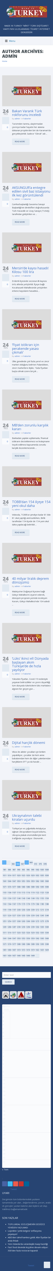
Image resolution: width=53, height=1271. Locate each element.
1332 (37, 932)
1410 (19, 950)
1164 (9, 904)
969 (31, 862)
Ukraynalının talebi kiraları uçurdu (27, 817)
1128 (47, 892)
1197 (14, 909)
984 (9, 869)
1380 (19, 944)
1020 (19, 875)
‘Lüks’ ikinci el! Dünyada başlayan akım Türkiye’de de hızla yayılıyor (30, 664)
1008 (47, 869)
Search (8, 982)
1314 (9, 932)
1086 (28, 887)
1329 (33, 932)
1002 (37, 869)
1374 (9, 944)
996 (28, 869)
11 (4, 1083)
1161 (5, 904)
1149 (33, 898)
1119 (33, 892)
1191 (5, 909)
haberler (27, 118)
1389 (33, 944)
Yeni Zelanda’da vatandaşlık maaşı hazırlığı (28, 1244)
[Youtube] (21, 1183)
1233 (23, 915)
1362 (37, 938)
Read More (20, 141)
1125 (42, 892)
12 (4, 1087)
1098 (47, 887)
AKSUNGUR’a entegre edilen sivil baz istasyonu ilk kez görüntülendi (31, 191)
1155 (42, 898)
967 (22, 864)
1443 (23, 955)
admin (17, 118)
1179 (33, 904)
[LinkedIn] (26, 1183)
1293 (23, 927)
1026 (28, 875)
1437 (14, 955)
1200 (19, 909)
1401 (5, 950)
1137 (14, 898)
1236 (28, 915)
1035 (42, 875)
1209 (33, 909)
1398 (47, 944)
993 (23, 869)
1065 (42, 881)
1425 (42, 950)
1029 (33, 875)
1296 (28, 927)
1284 (9, 927)
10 (4, 1079)
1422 (37, 950)
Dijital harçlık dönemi (28, 742)
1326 (28, 932)
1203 (23, 909)
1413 (23, 950)
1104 (9, 892)
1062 (37, 881)
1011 (5, 875)
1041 (5, 881)
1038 (47, 875)
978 (45, 864)
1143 (23, 898)
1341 (5, 938)
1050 (19, 881)
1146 (28, 898)
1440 (19, 955)
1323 (23, 932)
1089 (33, 887)
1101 (5, 892)
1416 (28, 950)
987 (14, 869)
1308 (47, 927)
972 (35, 864)
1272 (37, 921)
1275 (42, 921)
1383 (23, 944)
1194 (9, 909)
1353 (23, 938)
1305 (42, 927)
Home (4, 61)
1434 (9, 955)
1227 (14, 915)
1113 (23, 892)
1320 (19, 932)
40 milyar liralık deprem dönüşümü (30, 580)
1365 (42, 938)
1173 (23, 904)
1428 (47, 950)
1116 (28, 892)
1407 (14, 950)
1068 (47, 881)
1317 (14, 932)
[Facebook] (4, 1183)
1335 (42, 932)
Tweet (13, 1189)
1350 (19, 938)
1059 (33, 881)
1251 (5, 921)
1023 (23, 875)
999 (32, 869)
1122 (37, 892)
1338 (47, 932)
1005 (42, 869)
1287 (14, 927)
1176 (28, 904)
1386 (28, 944)
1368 (47, 938)
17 (4, 1107)
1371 (5, 944)
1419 (33, 950)
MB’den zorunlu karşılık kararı (30, 427)
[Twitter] (10, 1183)
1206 (28, 909)
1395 (42, 944)
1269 (33, 921)
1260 (19, 921)
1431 (5, 955)
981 (4, 869)
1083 (23, 887)
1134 (9, 898)
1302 (37, 927)
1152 (37, 898)
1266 (28, 921)
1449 (33, 955)
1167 (14, 904)
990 (18, 869)
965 (13, 864)
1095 (42, 887)
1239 (33, 915)
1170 (19, 904)
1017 (14, 875)
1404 (9, 950)
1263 (23, 921)
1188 (47, 904)
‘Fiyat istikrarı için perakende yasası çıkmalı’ (25, 348)
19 (4, 1114)
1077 (14, 887)
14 (4, 1095)
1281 (5, 927)
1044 (9, 881)
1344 (9, 938)
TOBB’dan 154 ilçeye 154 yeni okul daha (31, 503)
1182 (37, 904)
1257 (14, 921)
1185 (42, 904)
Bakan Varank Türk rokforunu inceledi (27, 113)
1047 (14, 881)
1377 (14, 944)
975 (40, 864)
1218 (47, 909)
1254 (9, 921)
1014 (9, 875)
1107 (14, 892)
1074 (9, 887)
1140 (19, 898)
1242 (37, 915)
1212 (37, 909)
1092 (37, 887)
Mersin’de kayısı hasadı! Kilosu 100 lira (30, 270)
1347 (14, 938)
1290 (19, 927)
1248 (47, 915)
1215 (42, 909)
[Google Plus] (15, 1183)
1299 (33, 927)
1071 (5, 887)
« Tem (5, 1169)
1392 (37, 944)
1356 (28, 938)
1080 (19, 887)
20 (4, 1118)
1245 (42, 915)
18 (4, 1110)
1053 (23, 881)
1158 (47, 898)
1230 (19, 915)
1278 (47, 921)
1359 (33, 938)
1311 (5, 932)
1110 (19, 892)
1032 (37, 875)
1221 (5, 915)
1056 (28, 881)
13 (4, 1091)
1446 (28, 955)
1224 (9, 915)
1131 (5, 898)
